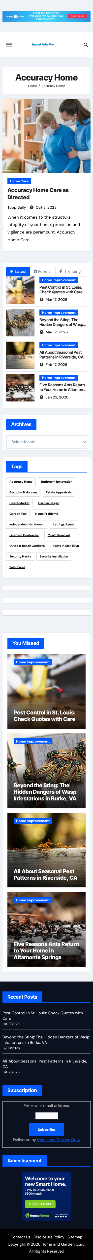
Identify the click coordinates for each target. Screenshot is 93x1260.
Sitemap (75, 1237)
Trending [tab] (72, 271)
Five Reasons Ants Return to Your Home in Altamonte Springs (63, 389)
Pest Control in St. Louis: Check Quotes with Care (61, 289)
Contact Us (20, 1237)
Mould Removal (59, 535)
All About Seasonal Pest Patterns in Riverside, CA (61, 354)
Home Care (19, 181)
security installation (54, 556)
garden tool (18, 514)
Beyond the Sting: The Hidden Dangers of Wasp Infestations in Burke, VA (61, 324)
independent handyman (26, 524)
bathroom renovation (56, 482)
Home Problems (46, 514)
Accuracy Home (20, 482)
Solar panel (17, 567)
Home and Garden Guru (58, 1139)
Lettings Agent (63, 524)
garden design (48, 503)
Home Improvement (59, 280)
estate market (19, 503)
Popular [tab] (45, 271)
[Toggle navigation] (9, 45)
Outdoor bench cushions (27, 546)
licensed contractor (24, 535)
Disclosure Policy (48, 1237)
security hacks (20, 556)
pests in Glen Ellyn (66, 546)
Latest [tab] (20, 271)
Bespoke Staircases (23, 492)
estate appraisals (58, 492)
